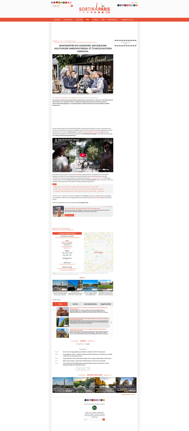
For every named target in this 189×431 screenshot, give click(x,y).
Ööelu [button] (95, 20)
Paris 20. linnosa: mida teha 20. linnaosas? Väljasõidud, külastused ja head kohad (84, 390)
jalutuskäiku (97, 197)
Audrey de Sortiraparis (61, 97)
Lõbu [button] (87, 20)
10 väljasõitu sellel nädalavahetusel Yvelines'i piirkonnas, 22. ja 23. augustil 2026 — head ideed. (79, 191)
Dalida (79, 174)
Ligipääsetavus (67, 248)
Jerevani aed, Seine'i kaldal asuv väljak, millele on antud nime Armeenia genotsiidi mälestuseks (89, 319)
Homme (75, 304)
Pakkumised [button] (112, 20)
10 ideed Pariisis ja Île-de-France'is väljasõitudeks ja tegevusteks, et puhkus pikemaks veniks (88, 329)
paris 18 (77, 273)
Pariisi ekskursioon (70, 273)
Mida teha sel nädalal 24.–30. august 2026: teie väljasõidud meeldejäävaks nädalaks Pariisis (90, 293)
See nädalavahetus (90, 304)
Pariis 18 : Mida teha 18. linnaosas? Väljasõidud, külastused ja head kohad (126, 390)
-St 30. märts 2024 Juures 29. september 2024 (67, 237)
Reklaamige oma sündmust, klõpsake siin (63, 230)
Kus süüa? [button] (68, 20)
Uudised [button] (57, 20)
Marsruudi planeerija (67, 246)
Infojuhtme (79, 344)
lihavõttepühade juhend (102, 273)
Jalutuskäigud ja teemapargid (87, 273)
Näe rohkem (82, 369)
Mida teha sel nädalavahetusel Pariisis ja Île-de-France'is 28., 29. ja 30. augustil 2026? (75, 293)
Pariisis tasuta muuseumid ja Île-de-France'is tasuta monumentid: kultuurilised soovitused (78, 189)
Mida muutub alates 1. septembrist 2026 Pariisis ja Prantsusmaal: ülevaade (84, 361)
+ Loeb (87, 344)
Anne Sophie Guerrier (69, 274)
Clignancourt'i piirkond (58, 274)
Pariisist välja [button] (127, 20)
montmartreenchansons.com (67, 264)
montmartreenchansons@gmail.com (67, 268)
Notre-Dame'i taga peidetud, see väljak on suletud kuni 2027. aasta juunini (84, 352)
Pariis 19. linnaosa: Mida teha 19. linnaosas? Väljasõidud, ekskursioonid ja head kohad (105, 390)
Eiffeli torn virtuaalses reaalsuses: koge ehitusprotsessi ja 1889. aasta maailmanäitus (88, 308)
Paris (77, 274)
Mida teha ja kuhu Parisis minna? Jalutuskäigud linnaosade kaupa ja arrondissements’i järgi (60, 293)
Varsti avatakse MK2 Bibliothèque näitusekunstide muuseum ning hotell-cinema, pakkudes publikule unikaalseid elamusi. (86, 364)
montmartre (62, 273)
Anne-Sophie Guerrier (96, 178)
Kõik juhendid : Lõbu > (129, 394)
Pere (103, 20)
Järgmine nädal (105, 304)
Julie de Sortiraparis (73, 97)
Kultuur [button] (79, 20)
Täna (60, 304)
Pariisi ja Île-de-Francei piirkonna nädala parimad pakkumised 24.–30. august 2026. (76, 187)
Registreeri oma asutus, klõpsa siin (61, 228)
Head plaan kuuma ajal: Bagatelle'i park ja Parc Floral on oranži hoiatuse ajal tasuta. (105, 293)
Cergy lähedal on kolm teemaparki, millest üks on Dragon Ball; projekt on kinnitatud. (87, 358)
